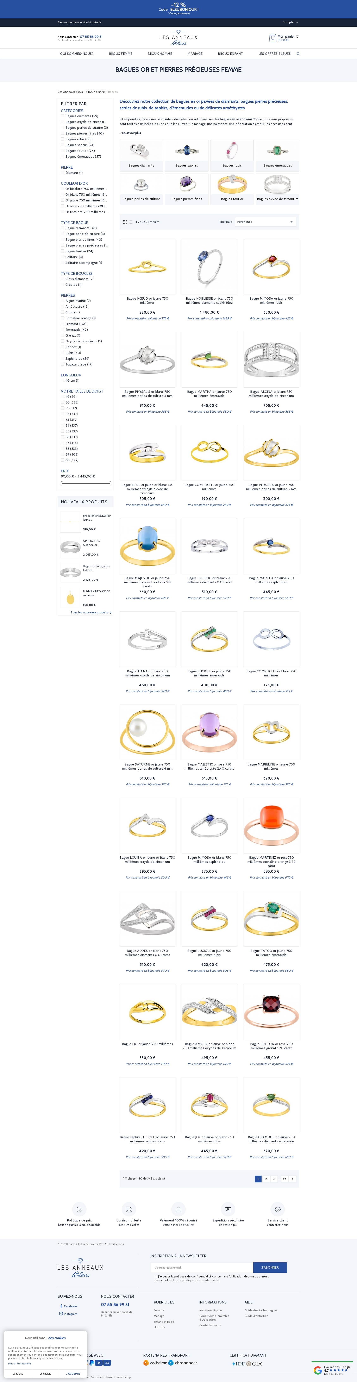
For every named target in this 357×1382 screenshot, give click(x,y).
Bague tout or (79, 251)
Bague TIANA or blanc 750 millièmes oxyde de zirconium (147, 673)
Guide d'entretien (256, 1316)
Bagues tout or (80, 151)
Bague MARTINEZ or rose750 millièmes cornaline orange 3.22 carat (272, 862)
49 (71, 397)
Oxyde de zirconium (83, 341)
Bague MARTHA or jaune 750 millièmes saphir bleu (271, 580)
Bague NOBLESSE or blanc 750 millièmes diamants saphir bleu (209, 300)
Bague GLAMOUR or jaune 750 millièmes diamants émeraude (271, 1139)
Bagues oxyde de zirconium (86, 122)
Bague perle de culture (85, 234)
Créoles (73, 285)
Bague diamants (81, 228)
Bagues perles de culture (86, 128)
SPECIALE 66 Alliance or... (91, 543)
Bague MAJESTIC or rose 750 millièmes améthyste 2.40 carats (209, 766)
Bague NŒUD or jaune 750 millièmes (147, 300)
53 (71, 420)
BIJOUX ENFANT (230, 54)
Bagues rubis (78, 139)
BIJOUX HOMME (160, 54)
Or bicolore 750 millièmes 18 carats (86, 189)
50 (72, 402)
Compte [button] (291, 22)
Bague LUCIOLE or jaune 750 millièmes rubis (209, 953)
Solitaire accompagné (83, 263)
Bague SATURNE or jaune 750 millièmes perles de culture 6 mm (147, 766)
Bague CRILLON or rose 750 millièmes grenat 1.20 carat (271, 1046)
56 (71, 437)
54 (71, 425)
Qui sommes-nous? (77, 54)
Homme (159, 1327)
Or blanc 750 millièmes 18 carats (86, 194)
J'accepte (73, 1373)
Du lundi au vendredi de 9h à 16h (79, 40)
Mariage (159, 1316)
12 (284, 1179)
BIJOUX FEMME (120, 54)
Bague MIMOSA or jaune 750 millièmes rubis (272, 300)
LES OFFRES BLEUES (274, 54)
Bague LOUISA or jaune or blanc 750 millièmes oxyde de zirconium (147, 860)
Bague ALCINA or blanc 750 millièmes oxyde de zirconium (271, 394)
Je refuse (18, 1373)
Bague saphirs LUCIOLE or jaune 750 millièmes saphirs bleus (147, 1139)
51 (71, 408)
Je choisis (45, 1373)
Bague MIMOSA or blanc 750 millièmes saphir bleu (210, 860)
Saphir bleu (77, 359)
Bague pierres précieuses (86, 245)
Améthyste (77, 306)
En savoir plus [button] (131, 133)
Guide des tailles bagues (261, 1310)
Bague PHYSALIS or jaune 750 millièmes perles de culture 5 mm (271, 487)
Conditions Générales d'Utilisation (214, 1317)
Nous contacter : (80, 36)
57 (71, 443)
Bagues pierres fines (84, 133)
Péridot (73, 347)
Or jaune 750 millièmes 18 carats (86, 200)
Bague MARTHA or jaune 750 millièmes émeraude (209, 394)
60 (72, 460)
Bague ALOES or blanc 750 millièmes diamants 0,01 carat (147, 953)
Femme (159, 1310)
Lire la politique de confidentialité (196, 1280)
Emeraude (76, 330)
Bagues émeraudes (83, 156)
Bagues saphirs (80, 145)
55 (71, 431)
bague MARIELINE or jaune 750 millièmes (271, 766)
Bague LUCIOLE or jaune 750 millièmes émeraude (209, 673)
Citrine (72, 312)
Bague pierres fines (83, 240)
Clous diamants (79, 279)
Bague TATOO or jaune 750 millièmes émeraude (271, 953)
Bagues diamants (81, 116)
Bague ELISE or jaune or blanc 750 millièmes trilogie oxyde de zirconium (147, 489)
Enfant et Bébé (164, 1322)
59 (72, 454)
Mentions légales (211, 1310)
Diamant (74, 173)
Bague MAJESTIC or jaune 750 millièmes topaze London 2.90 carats (147, 582)
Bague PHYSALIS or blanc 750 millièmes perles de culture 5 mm (147, 394)
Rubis (73, 353)
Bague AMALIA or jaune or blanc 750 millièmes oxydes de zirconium (209, 1046)
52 (71, 414)
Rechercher (298, 54)
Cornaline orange (80, 318)
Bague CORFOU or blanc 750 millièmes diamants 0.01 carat (209, 580)
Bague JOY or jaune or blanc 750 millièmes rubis (209, 1139)
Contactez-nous (210, 1325)
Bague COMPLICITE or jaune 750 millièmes (209, 487)
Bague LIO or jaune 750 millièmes (147, 1044)
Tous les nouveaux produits (92, 612)
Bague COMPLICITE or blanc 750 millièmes (271, 673)
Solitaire (74, 257)
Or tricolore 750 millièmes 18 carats (86, 212)
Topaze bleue (79, 364)
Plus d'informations (19, 1363)
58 (71, 449)
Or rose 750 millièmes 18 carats (86, 206)
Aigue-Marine (78, 301)
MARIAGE (195, 54)
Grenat (72, 335)
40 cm (72, 380)
